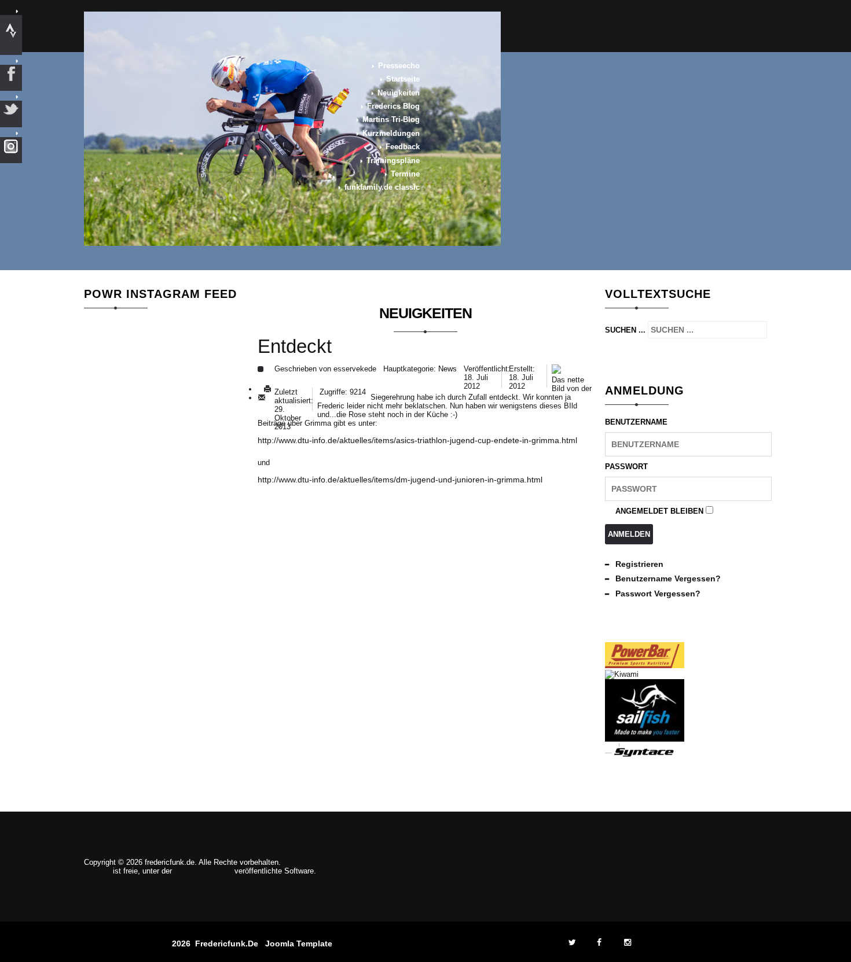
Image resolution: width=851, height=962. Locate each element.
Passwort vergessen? (657, 593)
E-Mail (262, 397)
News (447, 368)
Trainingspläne (393, 160)
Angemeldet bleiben (659, 511)
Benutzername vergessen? (668, 578)
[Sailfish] (644, 739)
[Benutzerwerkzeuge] (260, 369)
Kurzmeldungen (391, 133)
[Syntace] (644, 755)
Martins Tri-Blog (391, 119)
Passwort (626, 466)
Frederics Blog (393, 106)
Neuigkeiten (398, 93)
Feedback (403, 146)
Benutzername (636, 422)
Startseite (403, 79)
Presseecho (399, 65)
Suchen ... (625, 330)
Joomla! (97, 871)
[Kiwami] (622, 674)
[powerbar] (644, 665)
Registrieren (639, 564)
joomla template (298, 943)
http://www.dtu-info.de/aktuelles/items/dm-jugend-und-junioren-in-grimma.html (400, 479)
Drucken (267, 389)
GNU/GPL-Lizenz (203, 871)
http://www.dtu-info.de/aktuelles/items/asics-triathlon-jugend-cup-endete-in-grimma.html (417, 440)
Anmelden (629, 534)
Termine (405, 173)
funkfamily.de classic (382, 187)
